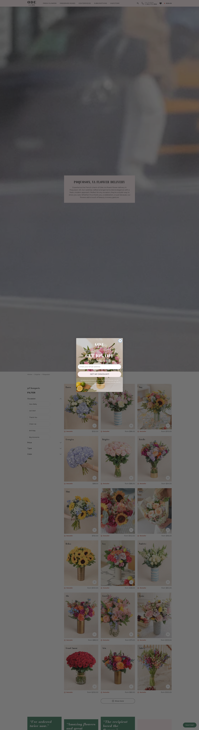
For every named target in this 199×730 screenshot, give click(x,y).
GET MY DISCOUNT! (99, 374)
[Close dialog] (120, 341)
